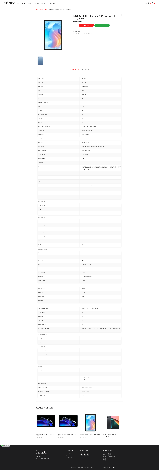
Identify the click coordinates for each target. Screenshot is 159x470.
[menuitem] (18, 3)
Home (37, 9)
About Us (108, 467)
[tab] (74, 70)
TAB (46, 9)
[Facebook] (82, 34)
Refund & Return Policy (70, 459)
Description (74, 70)
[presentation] (35, 425)
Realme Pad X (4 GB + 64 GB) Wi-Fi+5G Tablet (45, 435)
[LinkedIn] (91, 34)
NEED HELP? (38, 456)
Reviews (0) (85, 70)
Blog (104, 467)
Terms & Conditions (70, 457)
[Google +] (89, 34)
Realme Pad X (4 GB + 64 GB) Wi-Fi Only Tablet (67, 435)
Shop (41, 9)
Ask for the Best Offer (102, 25)
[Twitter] (84, 34)
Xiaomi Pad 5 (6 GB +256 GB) (109, 434)
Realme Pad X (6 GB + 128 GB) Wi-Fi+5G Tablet (122, 15)
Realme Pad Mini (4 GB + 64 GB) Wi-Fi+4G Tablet (120, 15)
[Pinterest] (86, 34)
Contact (114, 467)
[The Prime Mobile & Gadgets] (9, 3)
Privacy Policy (68, 455)
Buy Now (86, 25)
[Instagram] (88, 454)
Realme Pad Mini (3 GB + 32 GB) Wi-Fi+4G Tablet (90, 435)
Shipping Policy (69, 453)
